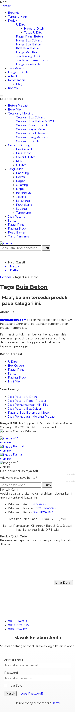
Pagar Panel (16, 224)
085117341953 (38, 504)
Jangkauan (15, 169)
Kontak (6, 6)
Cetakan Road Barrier (31, 133)
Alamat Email (13, 660)
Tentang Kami (18, 16)
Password (11, 673)
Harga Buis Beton (28, 44)
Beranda (14, 12)
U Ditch (21, 24)
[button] (1, 95)
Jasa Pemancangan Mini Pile (28, 404)
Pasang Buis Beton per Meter (29, 412)
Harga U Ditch (34, 28)
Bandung (22, 173)
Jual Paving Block (28, 56)
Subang (21, 208)
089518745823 (43, 512)
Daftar (56, 703)
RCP (19, 161)
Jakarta (21, 197)
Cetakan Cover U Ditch (32, 125)
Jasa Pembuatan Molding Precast (31, 416)
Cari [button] (46, 248)
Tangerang (23, 212)
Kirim (47, 485)
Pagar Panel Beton (29, 36)
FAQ (19, 84)
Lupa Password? (31, 693)
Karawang (23, 201)
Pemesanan (16, 80)
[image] (6, 243)
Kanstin (13, 220)
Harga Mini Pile (26, 52)
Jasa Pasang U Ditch (22, 397)
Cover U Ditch (26, 157)
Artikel (12, 76)
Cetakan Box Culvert (30, 117)
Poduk (12, 20)
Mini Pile (14, 381)
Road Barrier (16, 232)
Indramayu (23, 193)
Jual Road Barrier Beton (32, 60)
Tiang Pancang (18, 236)
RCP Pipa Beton (27, 48)
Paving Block (17, 228)
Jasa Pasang (16, 68)
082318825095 (45, 508)
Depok (20, 189)
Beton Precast (18, 105)
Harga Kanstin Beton (30, 64)
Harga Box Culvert (29, 40)
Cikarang (22, 185)
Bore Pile (14, 109)
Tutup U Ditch (34, 32)
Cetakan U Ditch (27, 141)
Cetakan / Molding (21, 113)
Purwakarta (24, 205)
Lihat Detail (63, 582)
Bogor (20, 181)
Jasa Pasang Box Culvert (25, 408)
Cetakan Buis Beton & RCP (35, 121)
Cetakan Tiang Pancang (32, 137)
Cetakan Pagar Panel (31, 129)
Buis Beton (24, 153)
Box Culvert (24, 149)
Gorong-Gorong (19, 145)
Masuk (10, 693)
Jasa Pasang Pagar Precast (27, 401)
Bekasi (20, 177)
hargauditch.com (13, 320)
